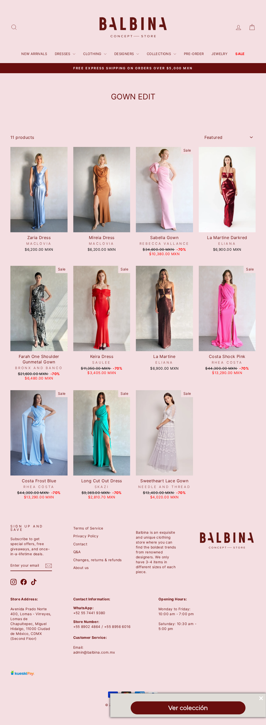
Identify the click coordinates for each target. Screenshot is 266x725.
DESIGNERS (124, 54)
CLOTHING (93, 54)
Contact (80, 544)
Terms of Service (88, 528)
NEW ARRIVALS (34, 54)
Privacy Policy (86, 536)
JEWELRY (219, 54)
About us (81, 568)
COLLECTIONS (159, 54)
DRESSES (63, 54)
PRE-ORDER (194, 54)
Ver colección (188, 708)
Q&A (77, 552)
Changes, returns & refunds (97, 560)
